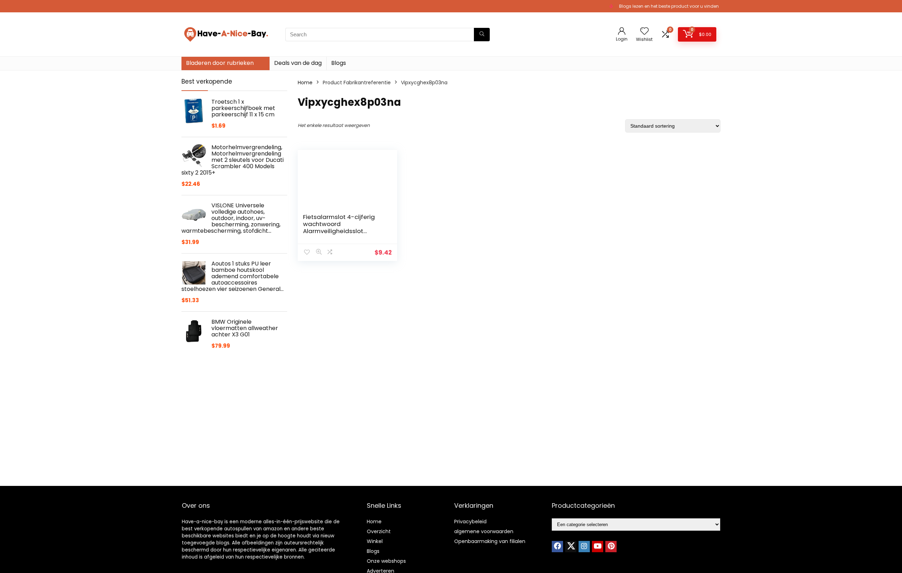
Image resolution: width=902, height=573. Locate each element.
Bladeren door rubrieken (220, 63)
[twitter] (570, 546)
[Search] (482, 34)
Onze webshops (386, 561)
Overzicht (379, 531)
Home (305, 82)
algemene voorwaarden (483, 531)
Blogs (338, 63)
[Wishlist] (644, 31)
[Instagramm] (584, 546)
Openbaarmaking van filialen (489, 541)
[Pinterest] (611, 546)
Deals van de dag (298, 63)
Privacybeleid (470, 521)
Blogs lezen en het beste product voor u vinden (669, 6)
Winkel (375, 541)
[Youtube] (597, 546)
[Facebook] (557, 546)
